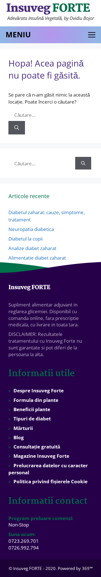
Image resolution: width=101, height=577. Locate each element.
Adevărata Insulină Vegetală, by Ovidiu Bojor (50, 18)
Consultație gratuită (36, 446)
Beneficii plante (31, 409)
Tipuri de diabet (32, 418)
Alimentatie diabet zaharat (37, 258)
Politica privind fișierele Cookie (50, 481)
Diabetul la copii (25, 238)
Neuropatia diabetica (31, 229)
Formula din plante (35, 400)
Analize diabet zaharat (32, 248)
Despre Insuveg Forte (38, 390)
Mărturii (23, 428)
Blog (18, 437)
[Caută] (16, 127)
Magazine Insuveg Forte (41, 456)
